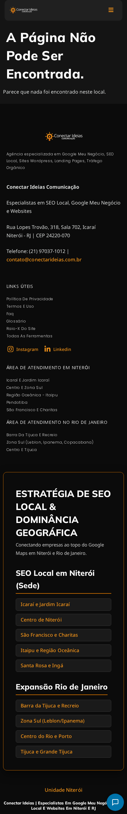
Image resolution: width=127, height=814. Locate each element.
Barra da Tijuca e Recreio (50, 705)
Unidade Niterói (63, 790)
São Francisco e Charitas (49, 634)
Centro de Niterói (41, 619)
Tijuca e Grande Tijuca (46, 751)
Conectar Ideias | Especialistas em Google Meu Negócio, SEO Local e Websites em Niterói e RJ (63, 805)
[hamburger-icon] (111, 10)
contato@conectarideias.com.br (44, 259)
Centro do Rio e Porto (46, 736)
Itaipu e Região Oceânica (50, 650)
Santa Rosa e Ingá (42, 665)
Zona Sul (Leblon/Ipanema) (53, 720)
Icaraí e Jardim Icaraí (45, 604)
